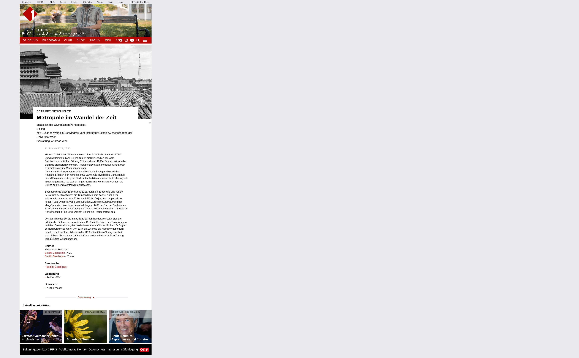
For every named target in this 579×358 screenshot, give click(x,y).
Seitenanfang (84, 297)
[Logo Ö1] (30, 13)
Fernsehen (26, 2)
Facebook (120, 40)
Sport (110, 2)
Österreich (87, 2)
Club (68, 40)
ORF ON (40, 2)
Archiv (94, 40)
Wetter (100, 2)
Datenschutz (97, 349)
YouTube (132, 40)
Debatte (74, 2)
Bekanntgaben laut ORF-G (39, 349)
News (121, 2)
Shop (81, 40)
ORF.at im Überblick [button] (140, 2)
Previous (22, 325)
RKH (108, 40)
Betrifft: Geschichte (55, 253)
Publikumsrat (67, 349)
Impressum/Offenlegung (122, 349)
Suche (137, 40)
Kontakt (82, 349)
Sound (63, 2)
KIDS (52, 2)
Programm (51, 40)
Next (149, 325)
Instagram (126, 40)
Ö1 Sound (30, 40)
